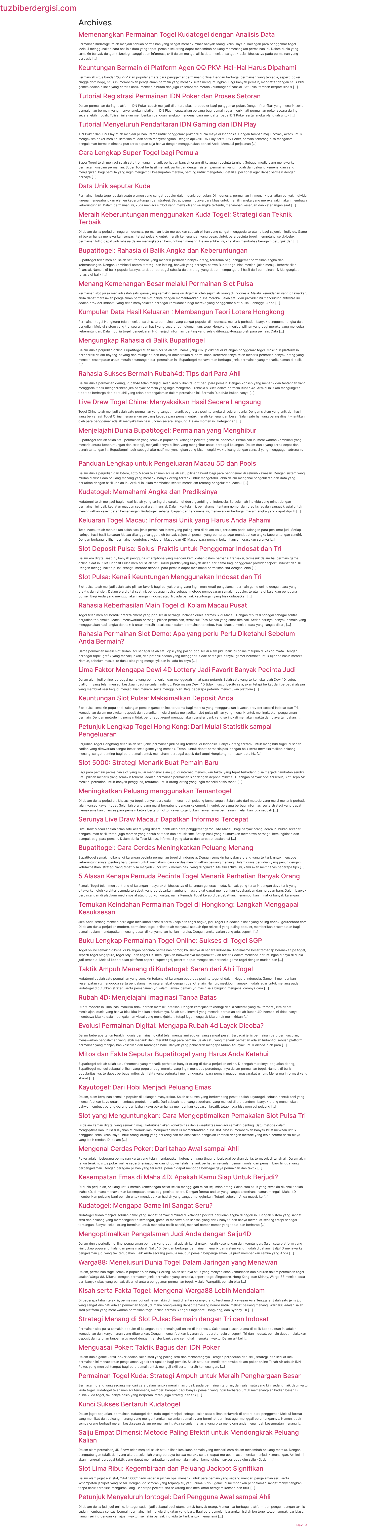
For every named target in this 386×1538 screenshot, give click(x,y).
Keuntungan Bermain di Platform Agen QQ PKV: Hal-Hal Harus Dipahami (187, 68)
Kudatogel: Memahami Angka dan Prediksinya (147, 492)
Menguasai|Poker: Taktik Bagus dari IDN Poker (149, 1347)
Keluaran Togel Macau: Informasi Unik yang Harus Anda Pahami (174, 520)
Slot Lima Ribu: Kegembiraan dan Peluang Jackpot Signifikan (170, 1468)
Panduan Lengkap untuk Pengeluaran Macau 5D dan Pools (167, 463)
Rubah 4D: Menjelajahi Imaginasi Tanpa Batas (147, 997)
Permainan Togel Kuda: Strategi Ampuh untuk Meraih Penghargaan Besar (189, 1376)
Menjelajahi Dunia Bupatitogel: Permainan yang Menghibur (167, 430)
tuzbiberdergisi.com (38, 8)
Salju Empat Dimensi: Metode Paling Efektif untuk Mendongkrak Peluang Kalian (188, 1436)
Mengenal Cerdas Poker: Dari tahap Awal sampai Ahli (158, 1149)
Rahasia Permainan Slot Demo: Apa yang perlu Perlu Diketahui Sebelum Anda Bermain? (186, 637)
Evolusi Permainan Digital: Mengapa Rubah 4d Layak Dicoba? (171, 1025)
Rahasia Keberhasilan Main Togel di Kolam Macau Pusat (162, 605)
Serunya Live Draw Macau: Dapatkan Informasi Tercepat (163, 819)
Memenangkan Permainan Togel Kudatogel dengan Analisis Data (176, 34)
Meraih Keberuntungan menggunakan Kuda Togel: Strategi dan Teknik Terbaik (185, 218)
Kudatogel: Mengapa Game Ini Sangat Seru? (145, 1205)
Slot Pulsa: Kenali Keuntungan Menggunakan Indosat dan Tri (170, 577)
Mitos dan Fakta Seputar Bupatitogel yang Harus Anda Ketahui (173, 1054)
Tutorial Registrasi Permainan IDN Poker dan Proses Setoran (169, 96)
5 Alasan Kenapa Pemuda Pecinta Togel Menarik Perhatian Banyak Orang (189, 876)
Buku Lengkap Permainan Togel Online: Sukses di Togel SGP (170, 940)
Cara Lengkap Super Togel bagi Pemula (138, 153)
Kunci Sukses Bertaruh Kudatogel (129, 1404)
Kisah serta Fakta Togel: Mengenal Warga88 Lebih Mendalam (171, 1290)
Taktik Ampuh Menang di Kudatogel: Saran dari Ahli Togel (165, 969)
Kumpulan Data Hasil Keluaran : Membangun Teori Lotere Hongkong (181, 312)
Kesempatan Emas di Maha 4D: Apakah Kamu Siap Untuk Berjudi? (178, 1177)
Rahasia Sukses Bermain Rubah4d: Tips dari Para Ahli (159, 373)
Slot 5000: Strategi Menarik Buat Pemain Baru (148, 762)
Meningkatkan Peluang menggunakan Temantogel (154, 791)
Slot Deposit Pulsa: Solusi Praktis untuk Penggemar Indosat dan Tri (179, 548)
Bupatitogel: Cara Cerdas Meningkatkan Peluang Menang (165, 848)
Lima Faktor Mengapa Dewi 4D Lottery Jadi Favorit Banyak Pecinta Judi (187, 670)
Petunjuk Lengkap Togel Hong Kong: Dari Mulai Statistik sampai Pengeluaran (175, 730)
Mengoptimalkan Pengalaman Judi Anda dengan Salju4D (164, 1234)
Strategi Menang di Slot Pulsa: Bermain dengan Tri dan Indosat (173, 1319)
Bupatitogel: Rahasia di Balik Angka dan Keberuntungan (163, 250)
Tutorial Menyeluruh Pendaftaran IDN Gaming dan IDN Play (167, 124)
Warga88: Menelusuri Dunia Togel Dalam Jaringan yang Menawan (177, 1262)
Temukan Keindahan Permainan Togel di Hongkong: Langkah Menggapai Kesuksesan (188, 908)
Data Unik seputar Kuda (114, 186)
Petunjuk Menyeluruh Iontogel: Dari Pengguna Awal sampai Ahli (174, 1497)
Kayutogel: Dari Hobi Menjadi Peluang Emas (144, 1087)
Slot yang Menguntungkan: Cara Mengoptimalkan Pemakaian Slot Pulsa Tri (192, 1115)
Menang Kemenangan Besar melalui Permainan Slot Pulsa (165, 284)
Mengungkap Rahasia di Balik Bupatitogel (141, 340)
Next (302, 1525)
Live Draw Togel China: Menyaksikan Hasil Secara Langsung (169, 402)
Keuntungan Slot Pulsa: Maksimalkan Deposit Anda (155, 698)
